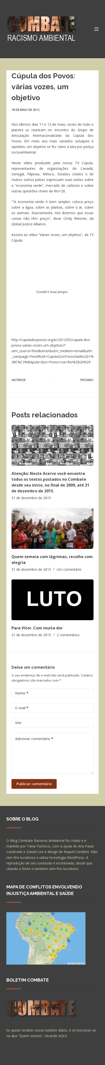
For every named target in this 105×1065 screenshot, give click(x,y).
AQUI (63, 1035)
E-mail (21, 707)
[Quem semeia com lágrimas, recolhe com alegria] (52, 528)
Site (18, 722)
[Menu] (96, 29)
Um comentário (69, 569)
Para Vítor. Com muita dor (37, 628)
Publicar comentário (34, 783)
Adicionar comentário (34, 738)
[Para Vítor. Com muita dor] (52, 599)
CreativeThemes (20, 1059)
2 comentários (68, 635)
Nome (21, 693)
